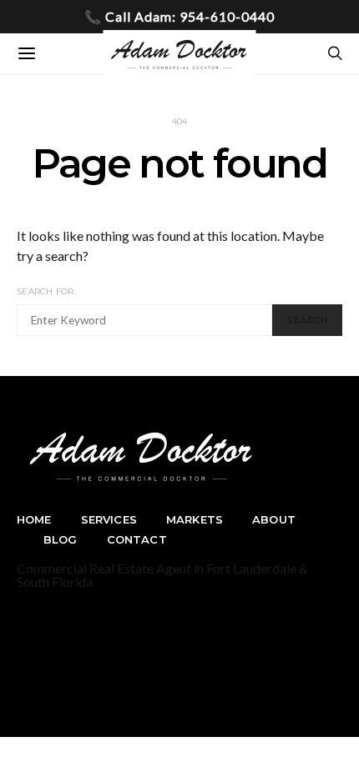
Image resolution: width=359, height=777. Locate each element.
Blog (60, 539)
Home (34, 519)
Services (109, 519)
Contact (137, 539)
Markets (194, 519)
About (274, 519)
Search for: (46, 291)
